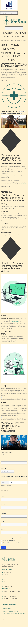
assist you (23, 183)
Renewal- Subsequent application (11, 543)
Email (2, 521)
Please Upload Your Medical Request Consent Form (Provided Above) (14, 478)
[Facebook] (4, 619)
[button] (22, 7)
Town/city (3, 505)
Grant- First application (9, 540)
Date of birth (4, 468)
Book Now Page (15, 321)
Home (2, 40)
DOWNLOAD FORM (6, 331)
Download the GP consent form (9, 318)
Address (3, 496)
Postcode (3, 513)
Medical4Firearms (17, 565)
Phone (3, 529)
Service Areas (7, 40)
